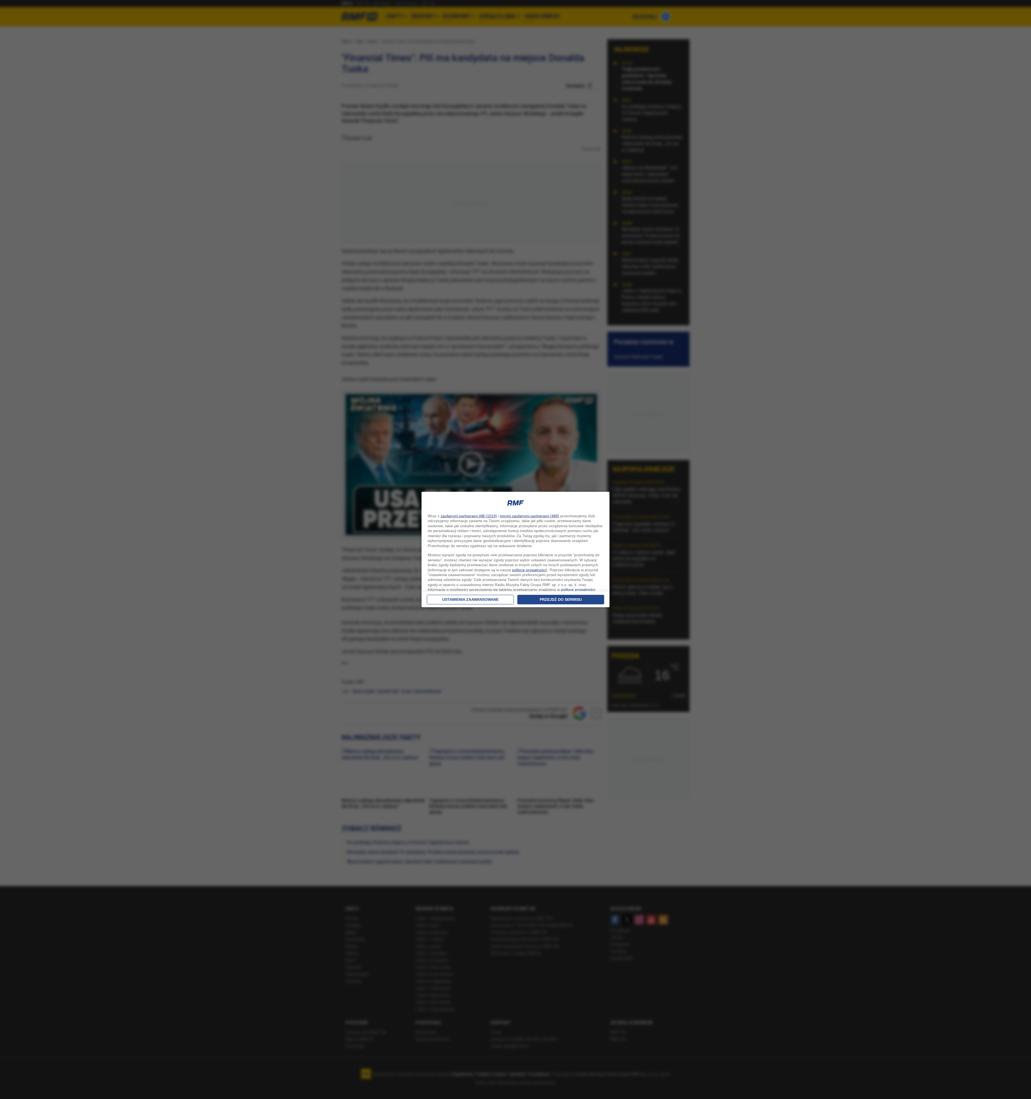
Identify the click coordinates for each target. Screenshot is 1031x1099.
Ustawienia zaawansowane (470, 599)
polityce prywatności (529, 570)
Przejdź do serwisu (561, 599)
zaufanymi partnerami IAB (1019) (469, 516)
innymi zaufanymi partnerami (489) (529, 516)
